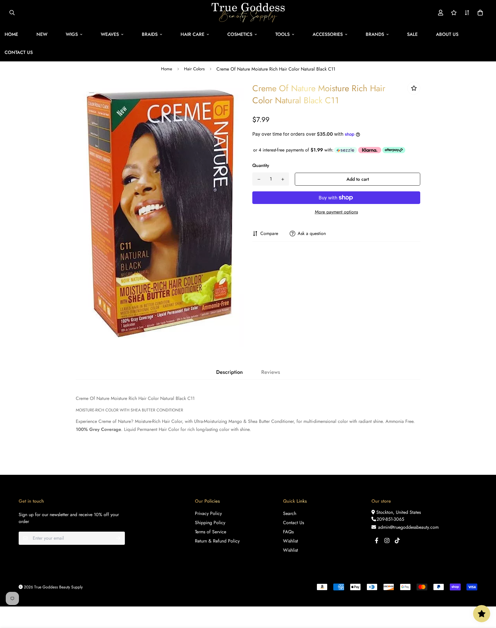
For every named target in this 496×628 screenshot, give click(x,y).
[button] (479, 12)
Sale (412, 34)
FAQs (288, 531)
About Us (447, 34)
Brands (375, 34)
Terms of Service (210, 531)
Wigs (72, 34)
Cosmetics (239, 34)
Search (289, 513)
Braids (150, 34)
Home (166, 69)
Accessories (328, 34)
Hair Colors (194, 69)
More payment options (336, 212)
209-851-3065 (390, 519)
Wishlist (290, 541)
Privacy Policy (208, 513)
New (41, 34)
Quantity (260, 165)
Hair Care (192, 34)
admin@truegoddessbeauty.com (408, 527)
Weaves (110, 34)
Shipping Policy (210, 522)
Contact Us (293, 522)
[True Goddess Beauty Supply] (248, 12)
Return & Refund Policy (217, 541)
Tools (282, 34)
